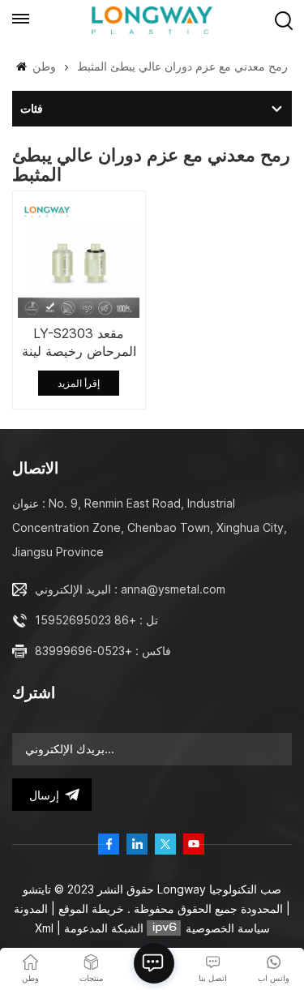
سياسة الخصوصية (228, 928)
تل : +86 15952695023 (96, 620)
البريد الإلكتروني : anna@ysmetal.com (130, 589)
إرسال (44, 795)
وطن (42, 66)
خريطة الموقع (89, 908)
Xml (44, 928)
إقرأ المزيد (79, 383)
